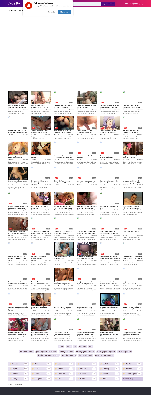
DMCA (63, 391)
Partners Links (91, 391)
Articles (57, 391)
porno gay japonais (66, 352)
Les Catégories (131, 4)
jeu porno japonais (125, 352)
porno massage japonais (104, 355)
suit (75, 346)
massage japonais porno (85, 352)
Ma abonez (64, 12)
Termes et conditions (73, 391)
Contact (83, 391)
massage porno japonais (106, 352)
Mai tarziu (51, 12)
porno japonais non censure (46, 352)
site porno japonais (85, 355)
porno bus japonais (69, 355)
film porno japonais (26, 352)
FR (141, 4)
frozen (61, 346)
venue (68, 346)
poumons (82, 346)
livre (90, 346)
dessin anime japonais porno (48, 355)
